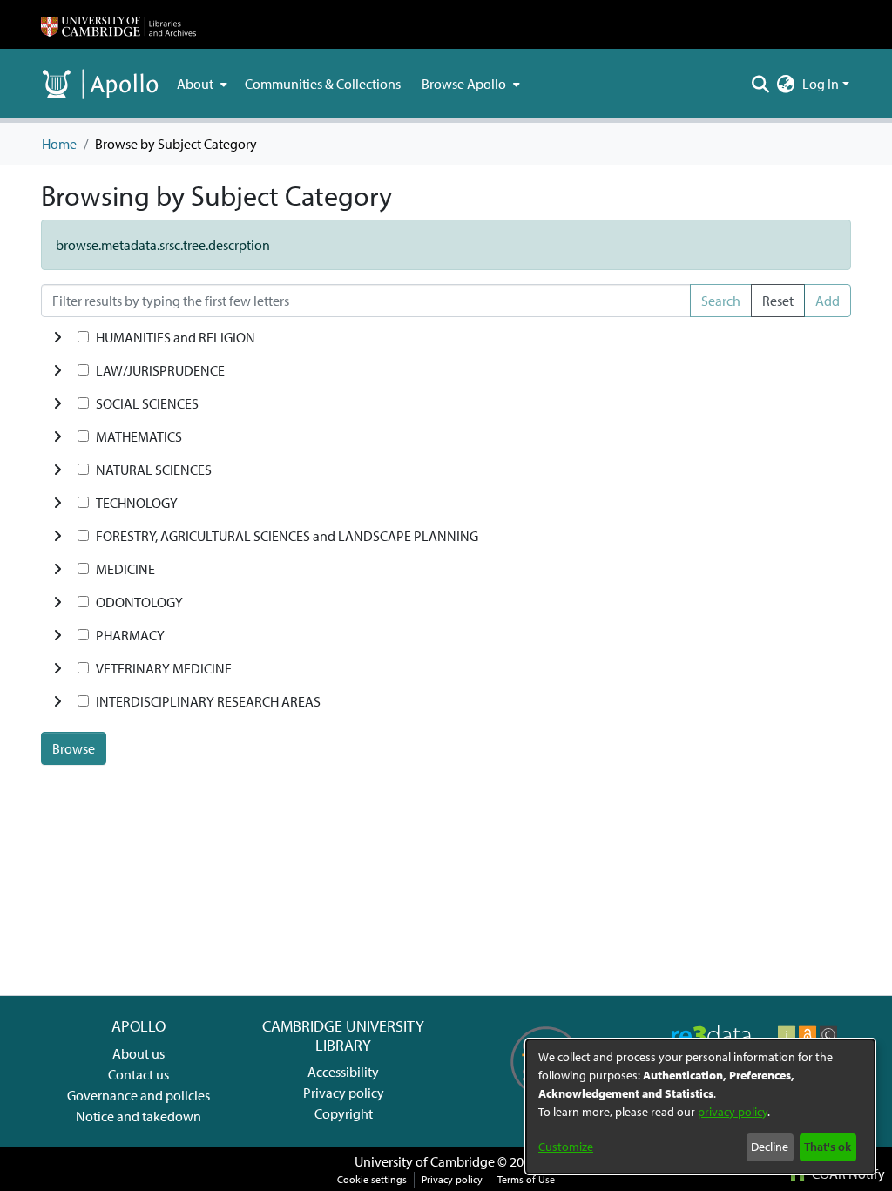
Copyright (343, 1113)
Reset (778, 300)
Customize (565, 1146)
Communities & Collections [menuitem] (323, 83)
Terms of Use (526, 1179)
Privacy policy (343, 1092)
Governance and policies (138, 1095)
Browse (73, 748)
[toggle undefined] (57, 337)
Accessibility (343, 1071)
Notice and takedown (138, 1116)
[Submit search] (761, 83)
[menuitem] (200, 83)
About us (138, 1053)
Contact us (138, 1074)
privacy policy (732, 1112)
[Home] (118, 24)
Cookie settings (372, 1179)
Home (59, 143)
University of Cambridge (425, 1161)
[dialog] (700, 1106)
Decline (769, 1146)
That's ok (827, 1146)
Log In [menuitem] (820, 83)
